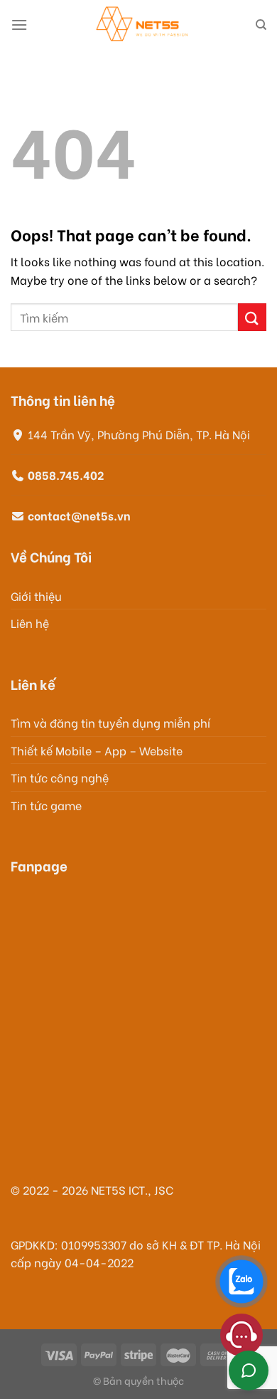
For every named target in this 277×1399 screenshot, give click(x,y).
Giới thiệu (36, 595)
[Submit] (252, 317)
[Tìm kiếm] (261, 24)
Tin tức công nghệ (60, 777)
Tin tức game (46, 805)
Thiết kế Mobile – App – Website (97, 750)
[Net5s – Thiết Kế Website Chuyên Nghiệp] (141, 25)
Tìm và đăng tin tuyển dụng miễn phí (110, 722)
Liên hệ (30, 622)
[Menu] (19, 24)
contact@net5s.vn (79, 515)
